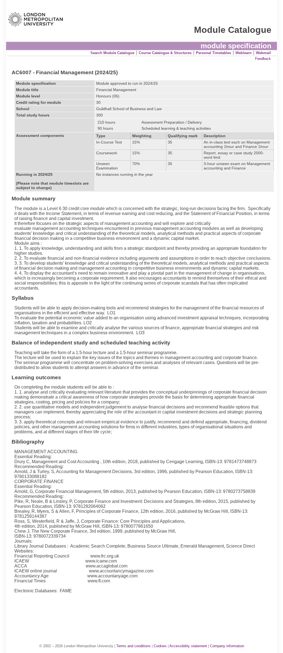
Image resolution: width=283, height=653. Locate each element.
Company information (227, 646)
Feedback (263, 59)
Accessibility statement (188, 646)
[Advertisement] (144, 612)
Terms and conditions (133, 646)
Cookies (160, 646)
